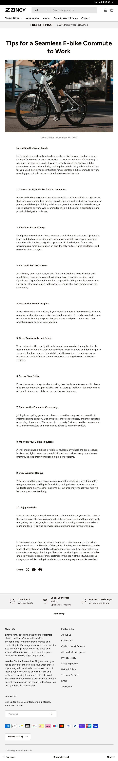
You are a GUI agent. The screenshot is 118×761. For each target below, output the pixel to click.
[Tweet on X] (27, 569)
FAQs (64, 680)
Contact (85, 18)
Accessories (32, 18)
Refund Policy (68, 669)
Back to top (59, 613)
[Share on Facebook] (34, 569)
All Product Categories (73, 652)
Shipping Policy (69, 663)
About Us (66, 634)
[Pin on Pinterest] (40, 569)
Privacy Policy (68, 657)
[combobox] (64, 10)
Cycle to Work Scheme (66, 18)
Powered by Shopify (24, 750)
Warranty (66, 686)
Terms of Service (70, 675)
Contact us (67, 640)
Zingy (13, 750)
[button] (112, 10)
